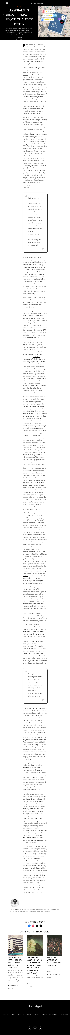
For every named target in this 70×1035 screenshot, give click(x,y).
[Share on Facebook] (29, 926)
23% (33, 129)
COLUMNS (21, 1015)
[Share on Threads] (41, 926)
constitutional (33, 67)
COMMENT (29, 1015)
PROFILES (5, 1015)
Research (43, 320)
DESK (30, 1020)
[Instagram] (35, 1028)
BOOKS (37, 1015)
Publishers (36, 356)
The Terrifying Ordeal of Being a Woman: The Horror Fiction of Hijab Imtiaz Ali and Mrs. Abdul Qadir (34, 965)
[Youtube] (29, 1028)
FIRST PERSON (64, 1015)
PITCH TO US (37, 1020)
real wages (36, 87)
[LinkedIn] (40, 1028)
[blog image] (15, 945)
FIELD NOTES (53, 1015)
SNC (25, 168)
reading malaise (36, 44)
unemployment (28, 89)
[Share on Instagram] (33, 926)
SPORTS (44, 1015)
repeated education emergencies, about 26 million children (33, 72)
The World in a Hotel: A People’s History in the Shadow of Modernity (15, 962)
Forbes (25, 575)
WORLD (13, 1015)
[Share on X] (37, 926)
